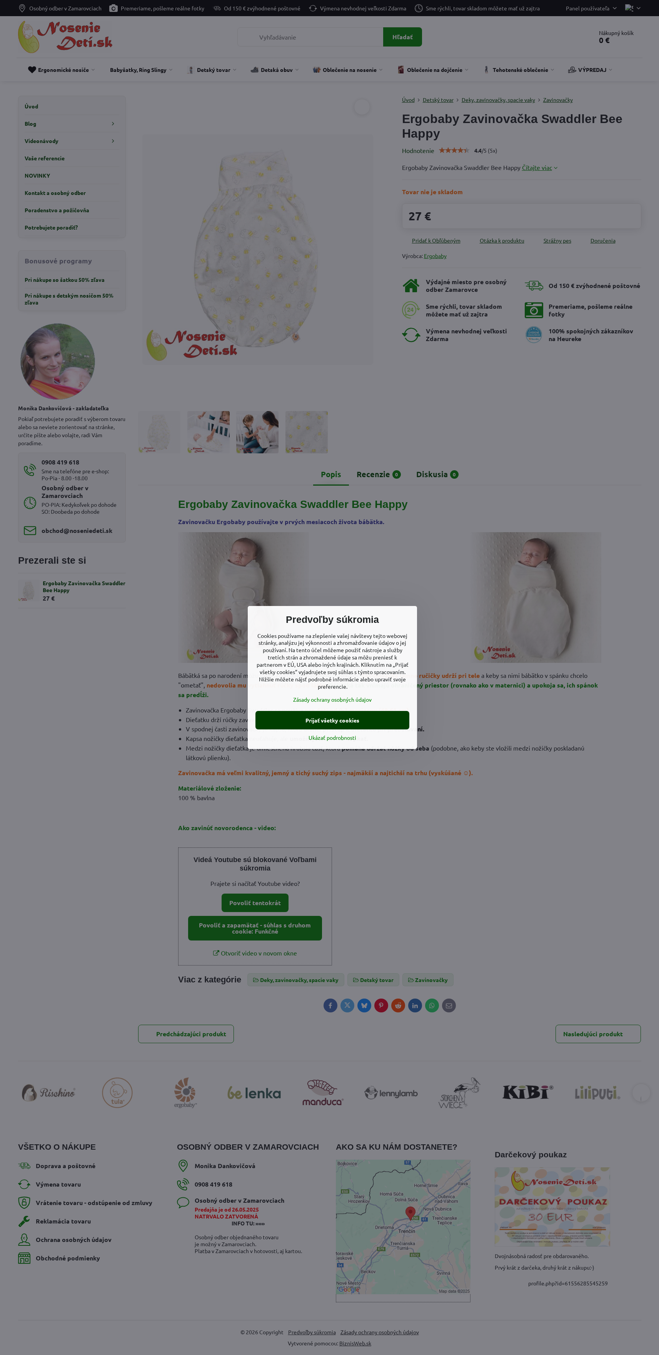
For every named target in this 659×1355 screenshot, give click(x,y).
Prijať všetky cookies (332, 720)
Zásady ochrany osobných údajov (332, 699)
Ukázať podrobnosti (332, 737)
